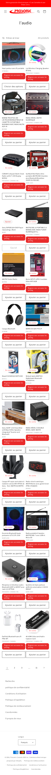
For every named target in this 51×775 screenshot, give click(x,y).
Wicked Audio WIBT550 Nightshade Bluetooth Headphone (34, 378)
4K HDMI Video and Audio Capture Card (35, 637)
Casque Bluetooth (8, 329)
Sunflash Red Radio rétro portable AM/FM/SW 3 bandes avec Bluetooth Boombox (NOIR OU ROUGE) (37, 177)
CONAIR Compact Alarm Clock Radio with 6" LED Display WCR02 (13, 176)
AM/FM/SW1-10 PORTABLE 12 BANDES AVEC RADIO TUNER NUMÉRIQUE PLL (36, 229)
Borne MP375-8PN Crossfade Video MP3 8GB (36, 280)
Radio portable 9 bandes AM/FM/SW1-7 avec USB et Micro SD (35, 535)
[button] (5, 12)
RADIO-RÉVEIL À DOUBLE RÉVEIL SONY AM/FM (35, 429)
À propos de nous (13, 718)
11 (36, 667)
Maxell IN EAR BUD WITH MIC (12, 376)
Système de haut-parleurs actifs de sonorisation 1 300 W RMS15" (37, 587)
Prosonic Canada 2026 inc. (19, 757)
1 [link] (7, 667)
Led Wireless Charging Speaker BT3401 (37, 69)
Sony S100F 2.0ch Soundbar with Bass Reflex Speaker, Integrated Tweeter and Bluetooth (12, 431)
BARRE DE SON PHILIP (34, 329)
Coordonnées (11, 712)
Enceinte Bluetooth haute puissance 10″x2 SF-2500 (11, 534)
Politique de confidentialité (17, 765)
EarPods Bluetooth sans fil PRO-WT (11, 637)
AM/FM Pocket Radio (9, 279)
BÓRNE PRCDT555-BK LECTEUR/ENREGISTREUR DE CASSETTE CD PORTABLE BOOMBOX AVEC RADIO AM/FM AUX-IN (13, 122)
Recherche (10, 681)
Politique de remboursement (18, 706)
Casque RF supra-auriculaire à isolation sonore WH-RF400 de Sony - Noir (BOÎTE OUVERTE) (13, 483)
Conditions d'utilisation (15, 693)
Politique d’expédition (21, 769)
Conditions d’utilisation (38, 765)
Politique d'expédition (15, 700)
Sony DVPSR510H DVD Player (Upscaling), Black (12, 228)
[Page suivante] (44, 668)
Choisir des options (13, 86)
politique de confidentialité (17, 687)
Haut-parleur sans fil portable (13, 68)
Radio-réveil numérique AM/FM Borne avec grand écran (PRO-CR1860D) (37, 483)
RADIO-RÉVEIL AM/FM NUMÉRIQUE (34, 119)
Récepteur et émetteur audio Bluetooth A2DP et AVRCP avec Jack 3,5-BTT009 (13, 587)
